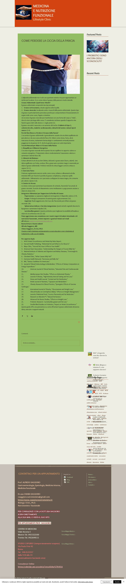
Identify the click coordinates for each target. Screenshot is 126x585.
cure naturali (101, 459)
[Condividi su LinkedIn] (32, 316)
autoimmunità (99, 428)
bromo (88, 443)
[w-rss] (65, 482)
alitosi (99, 415)
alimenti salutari (102, 412)
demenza (89, 462)
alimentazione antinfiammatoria (95, 409)
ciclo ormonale (99, 450)
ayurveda (89, 431)
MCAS (106, 390)
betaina (95, 434)
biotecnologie (90, 437)
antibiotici (104, 418)
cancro (105, 443)
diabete (102, 462)
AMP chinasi (90, 384)
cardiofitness (90, 450)
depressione (96, 462)
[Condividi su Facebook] (22, 316)
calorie (100, 443)
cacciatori (94, 443)
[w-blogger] (65, 479)
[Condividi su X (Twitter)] (27, 316)
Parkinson (105, 393)
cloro (105, 450)
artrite (88, 422)
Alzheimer (97, 384)
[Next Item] (105, 46)
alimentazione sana (92, 412)
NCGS (96, 393)
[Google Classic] (94, 392)
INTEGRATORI (92, 390)
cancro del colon (91, 447)
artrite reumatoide (96, 422)
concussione (102, 456)
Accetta (117, 582)
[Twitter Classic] (91, 392)
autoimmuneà (90, 428)
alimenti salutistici (91, 415)
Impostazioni (106, 582)
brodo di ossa (103, 440)
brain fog (97, 437)
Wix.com (42, 578)
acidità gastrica (91, 400)
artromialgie (90, 425)
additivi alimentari (91, 403)
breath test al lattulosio (93, 440)
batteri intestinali (97, 431)
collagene (104, 453)
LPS (98, 390)
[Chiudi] (123, 581)
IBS (87, 390)
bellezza (105, 431)
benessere (89, 434)
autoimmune (103, 425)
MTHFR (88, 393)
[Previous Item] (90, 46)
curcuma (95, 459)
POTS (100, 393)
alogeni (94, 418)
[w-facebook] (65, 477)
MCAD (102, 390)
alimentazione (103, 406)
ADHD (100, 381)
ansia (98, 418)
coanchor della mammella (94, 453)
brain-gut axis (104, 437)
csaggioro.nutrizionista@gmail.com (34, 497)
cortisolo (89, 459)
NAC (93, 393)
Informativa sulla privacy (85, 582)
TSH (105, 397)
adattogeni (99, 400)
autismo (96, 425)
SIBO (101, 397)
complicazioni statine (92, 456)
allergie (104, 415)
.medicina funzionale (92, 381)
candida (99, 447)
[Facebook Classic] (88, 392)
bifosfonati (101, 434)
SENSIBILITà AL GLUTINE (93, 397)
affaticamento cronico (93, 406)
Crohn (105, 384)
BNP (102, 384)
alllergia (89, 418)
